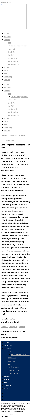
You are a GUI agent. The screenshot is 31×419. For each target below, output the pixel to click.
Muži (9, 43)
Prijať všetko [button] (10, 414)
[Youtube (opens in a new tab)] (4, 400)
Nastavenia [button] (3, 414)
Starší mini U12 (13, 58)
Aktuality (7, 36)
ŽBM (5, 73)
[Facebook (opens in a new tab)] (4, 393)
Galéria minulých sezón (19, 46)
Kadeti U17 (11, 52)
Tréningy (7, 67)
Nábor (6, 70)
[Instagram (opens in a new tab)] (4, 396)
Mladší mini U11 (13, 61)
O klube (6, 33)
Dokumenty (8, 76)
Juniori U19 (12, 49)
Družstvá (7, 40)
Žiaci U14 (11, 55)
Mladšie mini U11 (13, 64)
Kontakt (7, 80)
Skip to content (6, 2)
